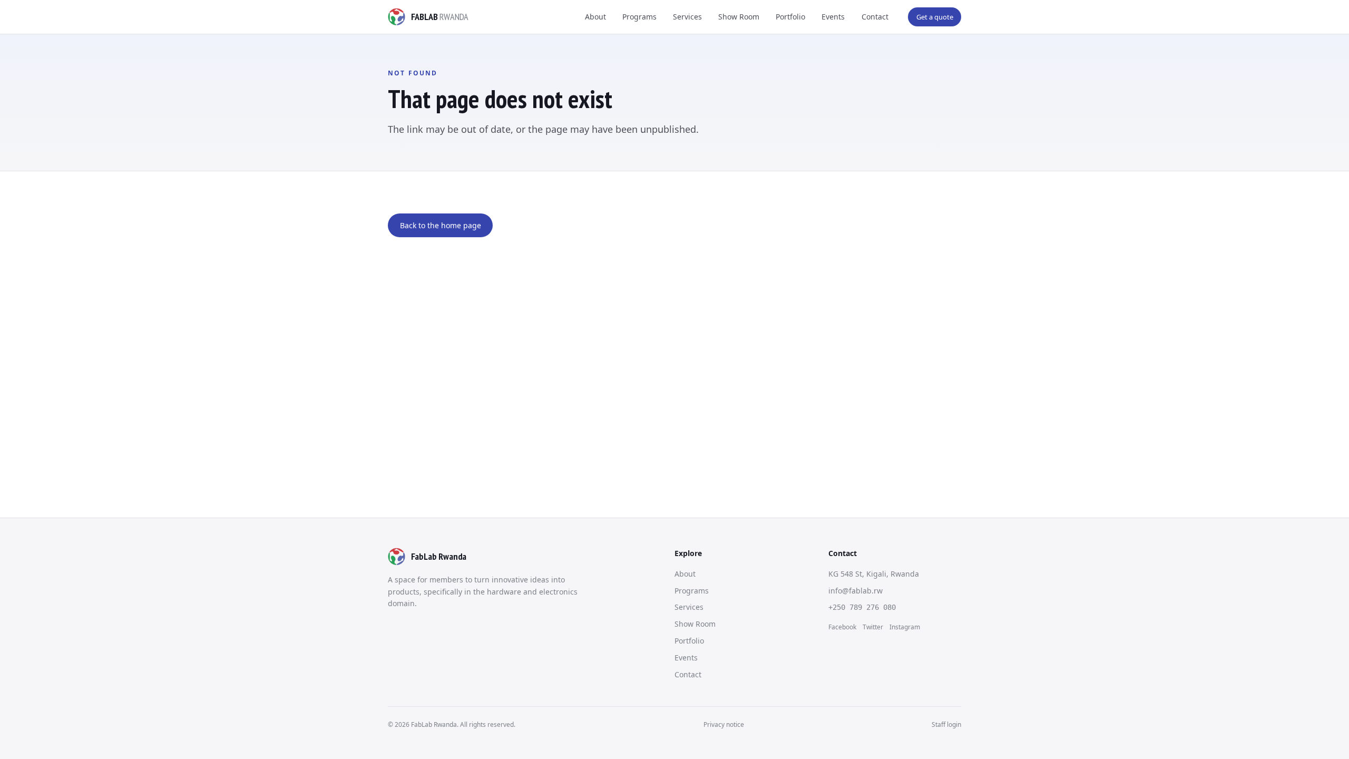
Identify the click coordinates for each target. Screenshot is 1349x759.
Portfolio (790, 17)
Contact (875, 17)
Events (833, 17)
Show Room (738, 17)
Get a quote (934, 17)
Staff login (946, 724)
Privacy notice (723, 724)
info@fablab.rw (855, 591)
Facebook (842, 626)
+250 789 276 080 (862, 607)
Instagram (904, 626)
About (595, 17)
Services (687, 17)
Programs (639, 17)
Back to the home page (440, 225)
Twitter (873, 626)
